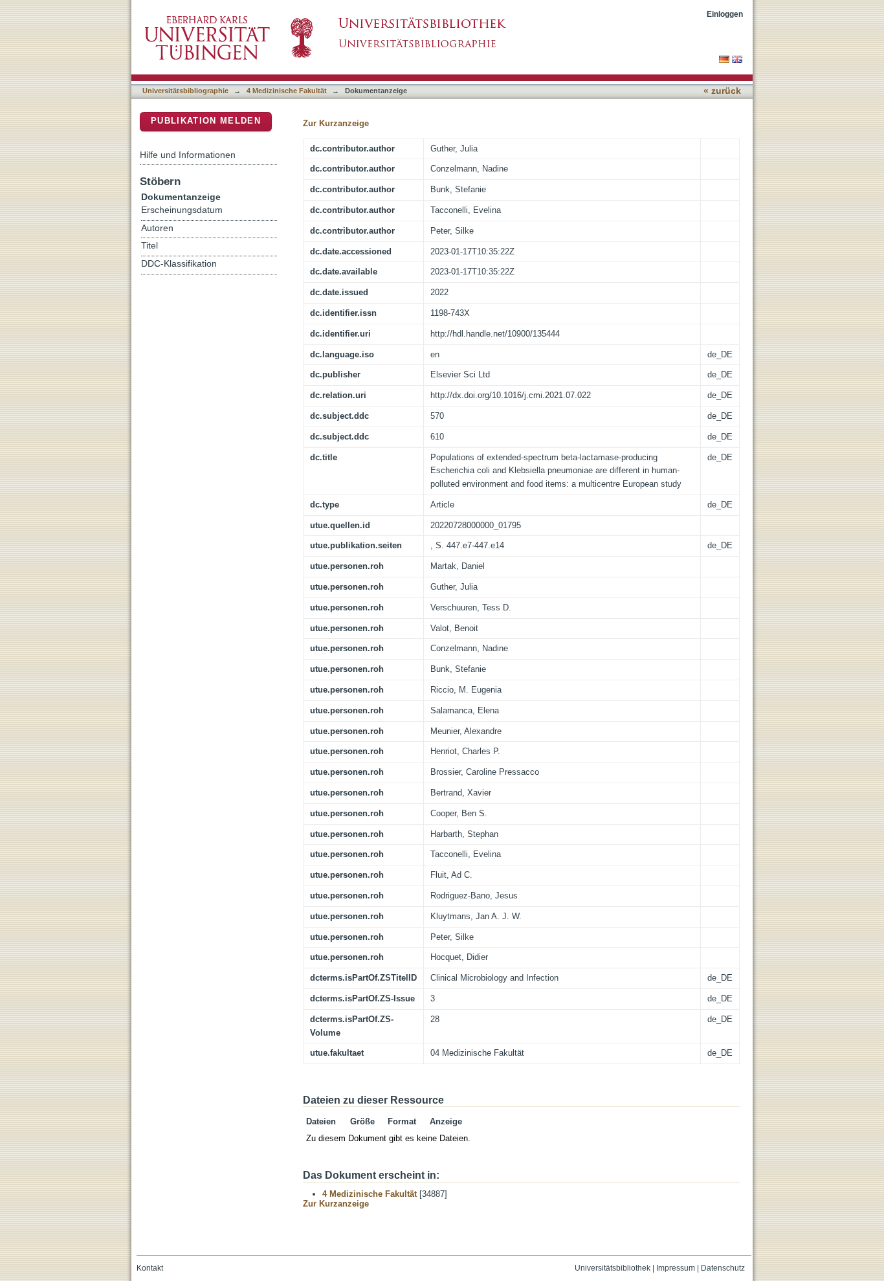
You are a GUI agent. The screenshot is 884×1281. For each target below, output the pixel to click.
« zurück (722, 91)
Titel (149, 246)
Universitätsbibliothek (612, 1268)
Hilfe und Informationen (188, 155)
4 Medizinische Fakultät (287, 91)
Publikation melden (206, 121)
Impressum (675, 1268)
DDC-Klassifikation (179, 264)
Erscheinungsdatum (182, 210)
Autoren (157, 228)
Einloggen (725, 14)
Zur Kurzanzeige (336, 123)
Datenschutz (723, 1268)
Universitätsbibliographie (185, 91)
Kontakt (150, 1268)
